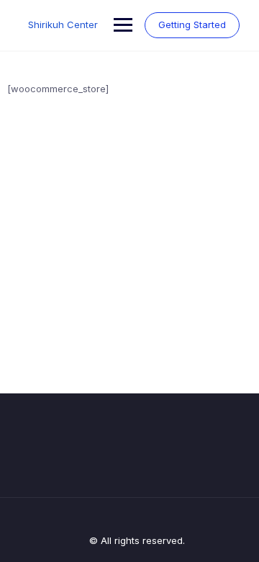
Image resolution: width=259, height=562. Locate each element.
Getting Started (192, 24)
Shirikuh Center (63, 24)
